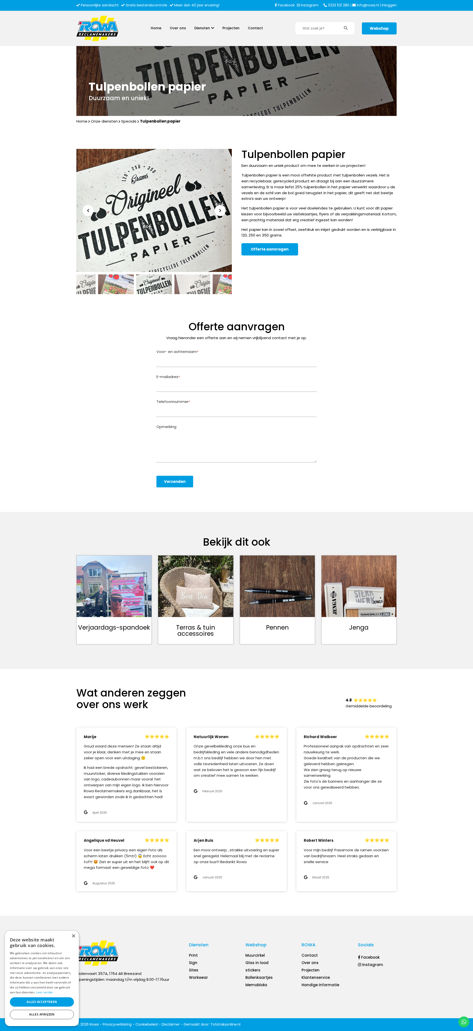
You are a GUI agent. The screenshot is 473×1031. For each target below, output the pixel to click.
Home (156, 28)
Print (193, 955)
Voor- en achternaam (177, 351)
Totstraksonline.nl (225, 1024)
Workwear (198, 977)
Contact (255, 28)
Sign (193, 962)
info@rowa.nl (367, 5)
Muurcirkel (255, 955)
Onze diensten (104, 121)
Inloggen (389, 5)
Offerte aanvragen (269, 249)
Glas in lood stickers (257, 966)
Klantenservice (316, 977)
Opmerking (166, 426)
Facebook (286, 5)
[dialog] (42, 978)
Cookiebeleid (146, 1024)
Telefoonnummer (173, 401)
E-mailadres (168, 376)
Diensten (202, 28)
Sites (193, 970)
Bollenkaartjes (259, 977)
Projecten (230, 28)
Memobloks (256, 984)
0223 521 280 (338, 5)
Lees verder (44, 992)
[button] (220, 210)
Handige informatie (320, 984)
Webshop (379, 28)
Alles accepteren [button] (42, 1002)
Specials (128, 121)
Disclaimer (171, 1024)
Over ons (178, 28)
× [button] (73, 936)
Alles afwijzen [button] (42, 1014)
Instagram (309, 5)
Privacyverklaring (117, 1024)
